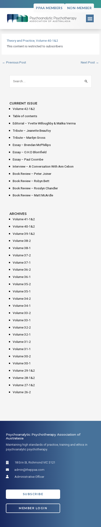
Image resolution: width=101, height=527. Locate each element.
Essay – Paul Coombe (28, 159)
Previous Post (14, 62)
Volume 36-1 (22, 277)
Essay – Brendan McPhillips (32, 145)
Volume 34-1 (22, 305)
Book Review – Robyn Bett (31, 181)
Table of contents (25, 116)
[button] (90, 18)
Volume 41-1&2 (24, 219)
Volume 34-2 (22, 298)
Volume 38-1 (22, 248)
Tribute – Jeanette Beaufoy (32, 130)
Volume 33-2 (22, 313)
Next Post (90, 62)
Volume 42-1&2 (24, 109)
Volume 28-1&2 (24, 378)
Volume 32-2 (22, 327)
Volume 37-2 (22, 255)
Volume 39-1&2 (24, 234)
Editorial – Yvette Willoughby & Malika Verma (44, 123)
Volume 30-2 (22, 356)
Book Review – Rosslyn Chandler (35, 188)
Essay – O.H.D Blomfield (30, 152)
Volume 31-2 (22, 342)
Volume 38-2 (22, 241)
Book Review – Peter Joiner (32, 174)
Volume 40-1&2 (47, 40)
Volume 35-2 (22, 284)
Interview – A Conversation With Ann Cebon (43, 166)
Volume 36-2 (22, 269)
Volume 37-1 (22, 262)
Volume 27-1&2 (24, 385)
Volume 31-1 (22, 349)
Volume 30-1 (22, 363)
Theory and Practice (21, 40)
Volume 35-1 (22, 291)
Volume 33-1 (22, 320)
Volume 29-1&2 (24, 370)
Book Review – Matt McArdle (33, 195)
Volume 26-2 (22, 392)
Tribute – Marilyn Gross (29, 137)
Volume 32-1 (22, 334)
